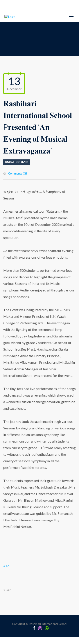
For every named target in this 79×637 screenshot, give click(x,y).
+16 (6, 566)
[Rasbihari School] (10, 16)
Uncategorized (16, 162)
